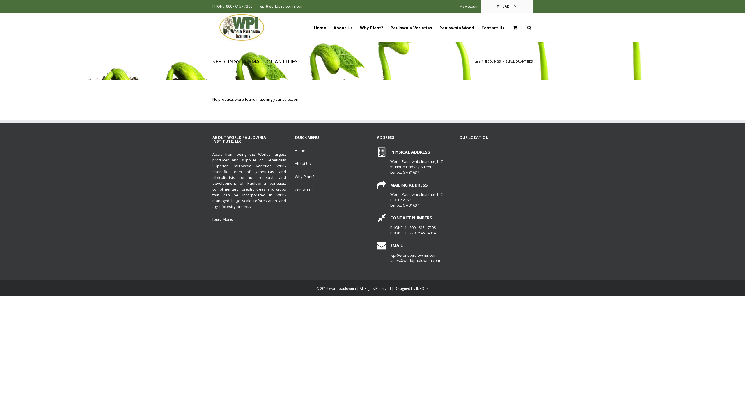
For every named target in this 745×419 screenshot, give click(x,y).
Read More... (223, 219)
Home (320, 28)
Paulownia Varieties (411, 28)
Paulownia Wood (456, 28)
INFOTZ (422, 288)
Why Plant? (371, 28)
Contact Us (493, 28)
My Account (469, 6)
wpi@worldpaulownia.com (281, 6)
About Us (343, 28)
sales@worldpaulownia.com (415, 260)
